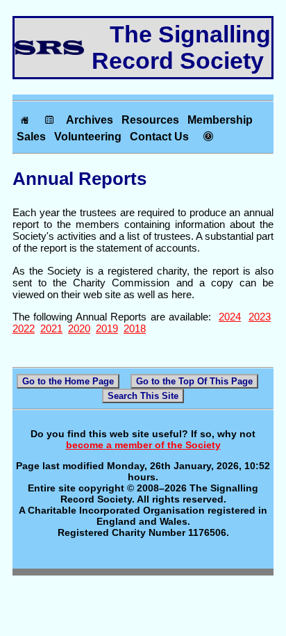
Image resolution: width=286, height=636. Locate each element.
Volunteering (87, 136)
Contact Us (159, 136)
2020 (79, 328)
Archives (89, 120)
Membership (220, 120)
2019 (107, 328)
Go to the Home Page (68, 381)
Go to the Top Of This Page (194, 381)
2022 (23, 328)
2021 (51, 328)
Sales (31, 136)
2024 (230, 317)
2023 (260, 317)
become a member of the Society (143, 444)
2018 (135, 328)
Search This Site (143, 396)
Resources (150, 120)
